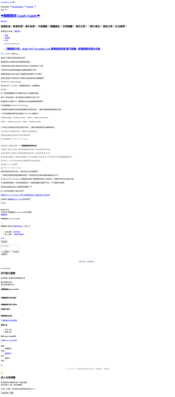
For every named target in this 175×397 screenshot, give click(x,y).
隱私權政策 (99, 369)
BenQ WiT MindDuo (25, 195)
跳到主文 (4, 21)
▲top (2, 238)
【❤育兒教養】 (18, 234)
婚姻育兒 (17, 31)
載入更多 (4, 242)
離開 (11, 393)
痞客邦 (15, 226)
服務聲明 (106, 369)
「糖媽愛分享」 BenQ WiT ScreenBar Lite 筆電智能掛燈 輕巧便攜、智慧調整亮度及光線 (52, 48)
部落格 (7, 38)
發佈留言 (4, 254)
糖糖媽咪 (4, 215)
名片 (6, 40)
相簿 (6, 35)
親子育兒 (16, 232)
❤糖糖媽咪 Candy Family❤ (20, 16)
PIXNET (72, 369)
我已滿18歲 (5, 393)
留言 (19, 226)
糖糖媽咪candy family (15, 199)
